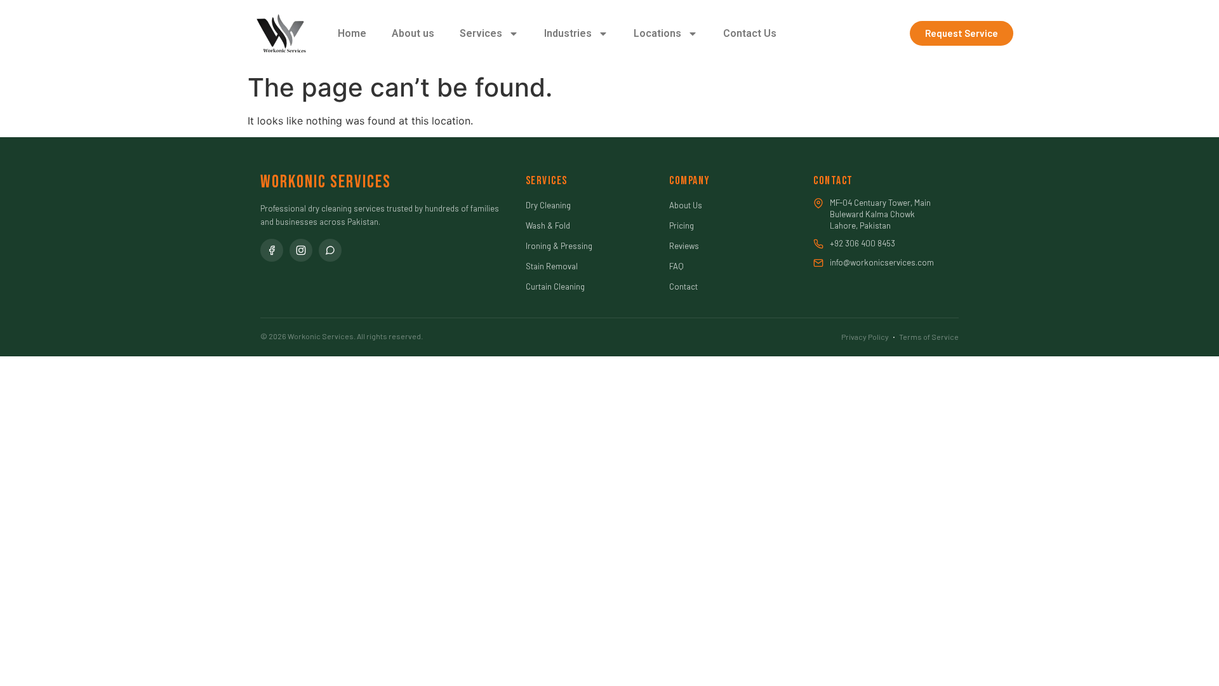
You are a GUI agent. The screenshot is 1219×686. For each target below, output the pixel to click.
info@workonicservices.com (882, 262)
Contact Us (749, 33)
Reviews (684, 246)
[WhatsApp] (330, 250)
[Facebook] (271, 250)
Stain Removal (552, 266)
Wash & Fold (548, 225)
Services (481, 33)
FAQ (676, 266)
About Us (685, 205)
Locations (657, 33)
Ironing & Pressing (559, 246)
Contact (683, 286)
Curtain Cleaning (555, 286)
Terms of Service (929, 336)
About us (413, 33)
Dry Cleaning (548, 205)
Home (352, 33)
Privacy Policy (865, 336)
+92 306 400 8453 (862, 243)
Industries (568, 33)
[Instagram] (301, 250)
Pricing (681, 225)
